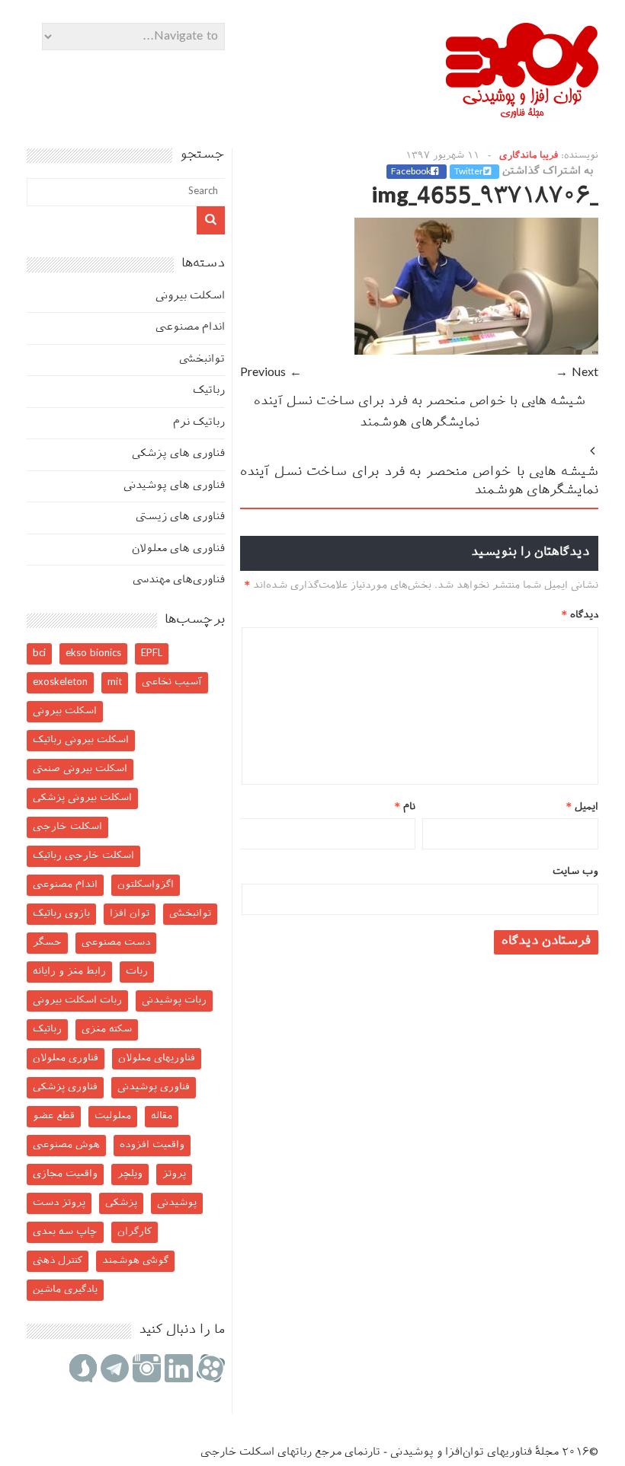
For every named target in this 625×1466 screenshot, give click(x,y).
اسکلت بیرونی (190, 296)
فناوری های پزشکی (178, 454)
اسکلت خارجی (67, 827)
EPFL (151, 653)
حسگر (47, 942)
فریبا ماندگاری (528, 156)
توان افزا (129, 913)
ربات (137, 971)
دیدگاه (580, 615)
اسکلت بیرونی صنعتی (80, 769)
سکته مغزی (107, 1029)
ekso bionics (93, 653)
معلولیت (113, 1116)
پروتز (174, 1174)
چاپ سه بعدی (65, 1231)
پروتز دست (59, 1203)
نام (405, 807)
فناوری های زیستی (180, 517)
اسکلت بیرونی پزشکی (82, 798)
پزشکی (121, 1203)
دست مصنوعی (116, 942)
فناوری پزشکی (65, 1087)
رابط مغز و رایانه (69, 971)
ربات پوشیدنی (174, 1000)
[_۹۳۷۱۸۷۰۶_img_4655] (476, 352)
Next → (577, 373)
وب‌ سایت (575, 871)
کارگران (134, 1231)
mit (114, 682)
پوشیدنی (177, 1203)
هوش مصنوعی (66, 1145)
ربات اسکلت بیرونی (77, 1000)
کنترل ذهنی (57, 1260)
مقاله (161, 1116)
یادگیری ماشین (65, 1289)
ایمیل (582, 807)
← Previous (271, 373)
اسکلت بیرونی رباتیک (81, 740)
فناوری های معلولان (178, 549)
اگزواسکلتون (145, 884)
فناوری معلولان (65, 1058)
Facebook (411, 172)
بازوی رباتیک (61, 913)
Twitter (468, 172)
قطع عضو (54, 1116)
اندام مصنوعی (190, 327)
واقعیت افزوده (152, 1145)
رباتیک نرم (199, 423)
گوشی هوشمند (135, 1260)
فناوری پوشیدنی (153, 1087)
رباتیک (209, 391)
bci (39, 653)
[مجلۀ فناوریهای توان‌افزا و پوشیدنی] (522, 113)
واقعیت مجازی (65, 1174)
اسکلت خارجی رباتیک (83, 855)
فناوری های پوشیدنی (174, 486)
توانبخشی (202, 359)
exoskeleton (60, 682)
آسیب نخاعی (172, 682)
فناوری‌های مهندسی (179, 580)
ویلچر (130, 1174)
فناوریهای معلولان (156, 1058)
